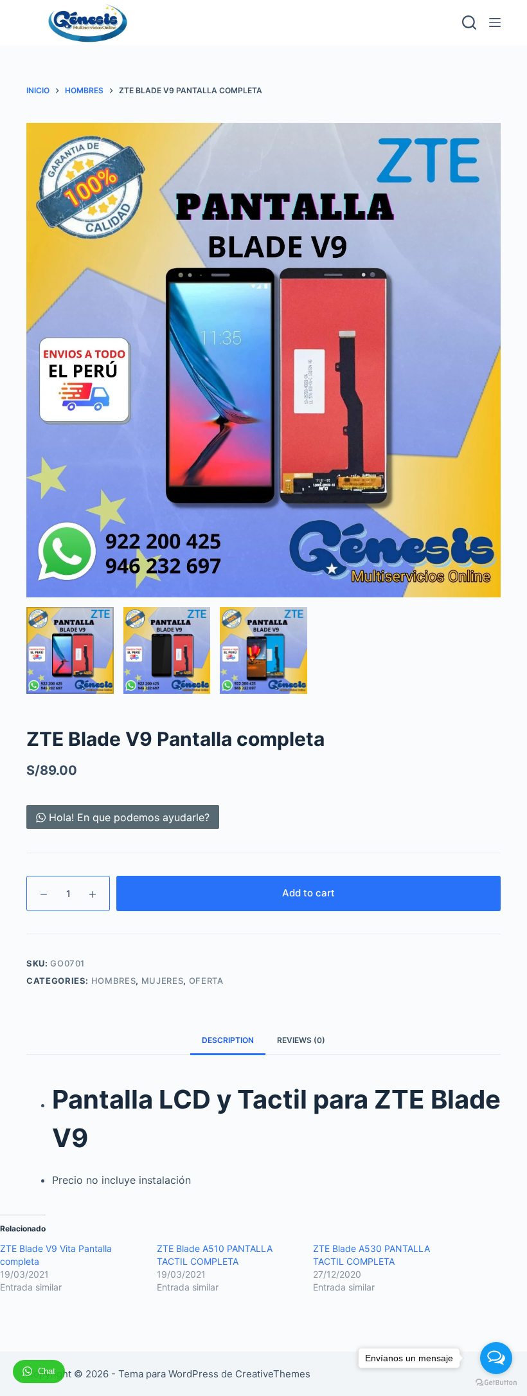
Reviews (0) (301, 1040)
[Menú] (495, 22)
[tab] (227, 1040)
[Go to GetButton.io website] (496, 1383)
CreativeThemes (272, 1374)
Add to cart (308, 893)
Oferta (206, 980)
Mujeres (162, 980)
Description (228, 1040)
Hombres (113, 980)
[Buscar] (469, 22)
